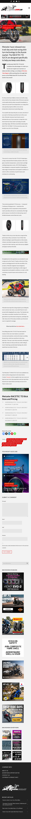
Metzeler (24, 71)
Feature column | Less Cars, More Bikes (11, 800)
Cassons (8, 377)
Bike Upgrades (21, 439)
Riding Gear (9, 483)
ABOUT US (5, 770)
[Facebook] (3, 433)
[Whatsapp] (15, 433)
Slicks (13, 445)
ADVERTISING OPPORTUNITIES (10, 773)
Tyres (19, 25)
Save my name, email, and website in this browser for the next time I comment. (15, 546)
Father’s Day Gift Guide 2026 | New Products (13, 811)
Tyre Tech (6, 445)
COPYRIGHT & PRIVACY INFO (10, 777)
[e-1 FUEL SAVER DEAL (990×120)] (15, 252)
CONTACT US (6, 775)
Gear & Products (9, 25)
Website (4, 535)
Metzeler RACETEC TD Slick (12, 443)
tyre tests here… (20, 326)
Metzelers (10, 439)
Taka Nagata (5, 73)
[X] (6, 433)
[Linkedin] (9, 433)
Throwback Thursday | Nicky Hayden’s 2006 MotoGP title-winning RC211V (14, 804)
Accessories (9, 462)
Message (4, 501)
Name (3, 519)
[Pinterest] (12, 433)
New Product (17, 441)
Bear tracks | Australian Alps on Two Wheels (13, 808)
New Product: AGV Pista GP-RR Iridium (15, 489)
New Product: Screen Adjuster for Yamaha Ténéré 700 (13, 469)
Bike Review (8, 37)
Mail (3, 527)
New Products (8, 27)
